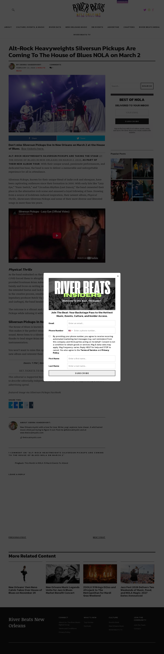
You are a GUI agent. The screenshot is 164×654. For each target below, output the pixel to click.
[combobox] (70, 331)
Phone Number (56, 330)
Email (51, 323)
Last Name (54, 365)
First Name (54, 358)
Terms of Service (88, 349)
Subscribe (82, 373)
